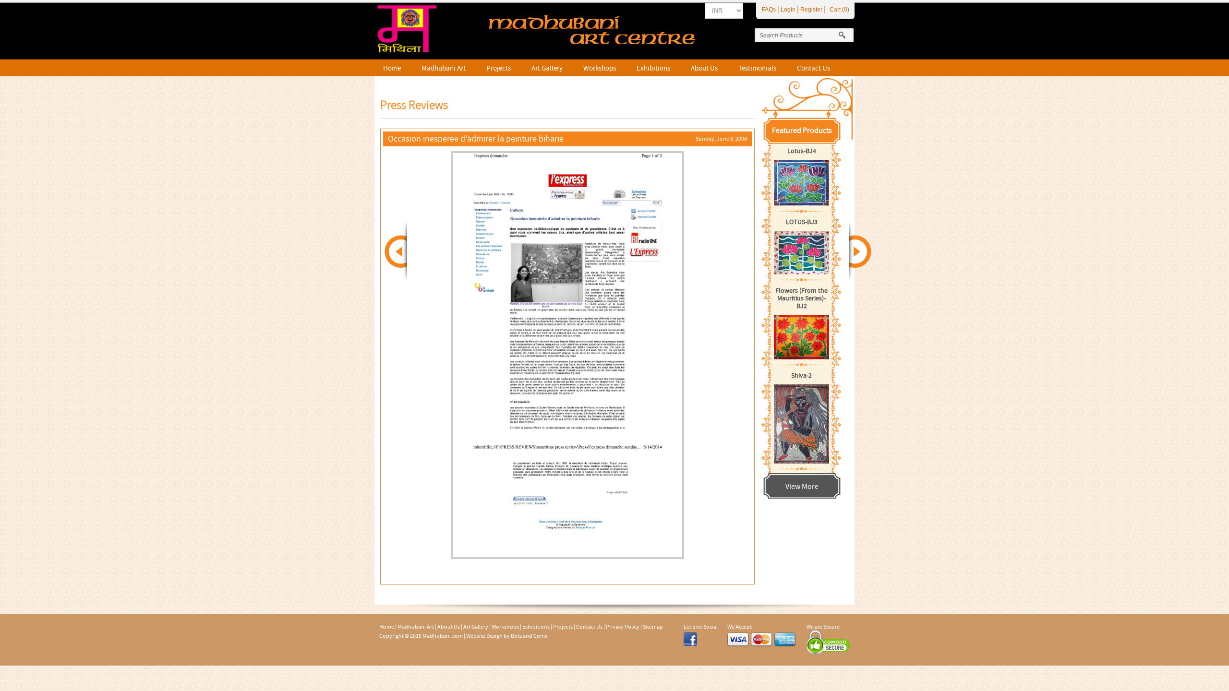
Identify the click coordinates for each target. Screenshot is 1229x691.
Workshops (599, 68)
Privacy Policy (622, 626)
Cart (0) (839, 9)
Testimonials (757, 68)
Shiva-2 (801, 376)
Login (788, 9)
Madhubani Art (444, 68)
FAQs (769, 9)
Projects (498, 68)
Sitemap (653, 626)
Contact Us (813, 68)
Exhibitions (653, 68)
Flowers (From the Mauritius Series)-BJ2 (801, 298)
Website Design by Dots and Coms (506, 635)
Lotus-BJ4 (801, 151)
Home (392, 68)
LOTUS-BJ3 (802, 222)
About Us (704, 68)
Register (811, 9)
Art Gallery (547, 68)
